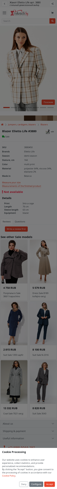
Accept (49, 484)
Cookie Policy (8, 475)
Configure (36, 484)
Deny (23, 484)
